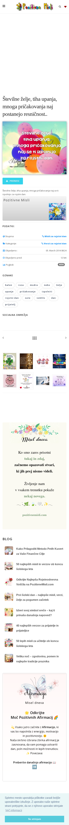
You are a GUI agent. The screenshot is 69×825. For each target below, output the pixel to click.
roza (21, 285)
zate (27, 298)
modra (34, 285)
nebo (47, 285)
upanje (9, 291)
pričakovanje (28, 291)
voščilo (41, 298)
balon (8, 285)
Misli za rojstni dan (55, 236)
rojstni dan (12, 298)
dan (53, 298)
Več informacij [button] (13, 810)
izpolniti (47, 291)
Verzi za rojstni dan (54, 243)
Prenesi (14, 181)
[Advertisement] (34, 52)
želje (59, 285)
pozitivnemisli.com (34, 515)
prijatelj (10, 304)
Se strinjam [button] (34, 819)
